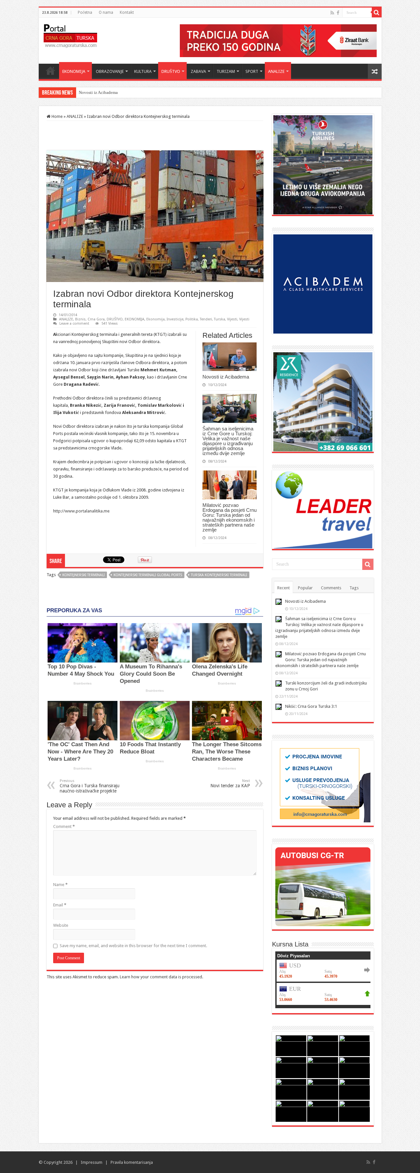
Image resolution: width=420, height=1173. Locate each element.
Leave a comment (74, 323)
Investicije (175, 319)
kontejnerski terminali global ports (148, 575)
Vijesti (232, 319)
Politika (191, 319)
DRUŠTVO (170, 71)
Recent (283, 587)
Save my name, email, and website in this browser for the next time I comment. (133, 945)
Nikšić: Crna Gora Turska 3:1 (311, 706)
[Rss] (332, 13)
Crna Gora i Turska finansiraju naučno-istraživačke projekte (89, 786)
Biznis (80, 319)
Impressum (91, 1162)
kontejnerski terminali (83, 575)
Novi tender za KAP (230, 783)
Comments (331, 587)
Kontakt (127, 12)
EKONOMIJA (73, 71)
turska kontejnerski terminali (219, 575)
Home (50, 70)
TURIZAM (226, 71)
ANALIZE (276, 71)
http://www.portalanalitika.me (81, 511)
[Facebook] (338, 13)
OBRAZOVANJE (110, 71)
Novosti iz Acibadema (225, 377)
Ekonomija (155, 319)
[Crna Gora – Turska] (70, 35)
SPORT (251, 71)
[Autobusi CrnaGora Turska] (322, 886)
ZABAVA (198, 71)
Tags (354, 587)
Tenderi (206, 319)
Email (59, 904)
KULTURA (143, 71)
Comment (64, 826)
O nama (106, 12)
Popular (305, 587)
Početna (85, 12)
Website (60, 925)
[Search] (377, 12)
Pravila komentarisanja (132, 1162)
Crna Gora (96, 319)
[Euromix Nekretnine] (322, 401)
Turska (219, 319)
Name (60, 884)
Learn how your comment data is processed (161, 976)
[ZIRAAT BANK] (278, 40)
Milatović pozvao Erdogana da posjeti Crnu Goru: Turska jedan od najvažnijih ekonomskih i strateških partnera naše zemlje (229, 517)
